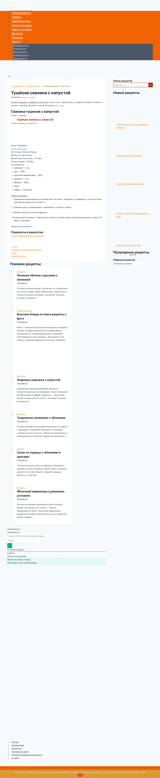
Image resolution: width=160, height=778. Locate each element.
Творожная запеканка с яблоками (41, 417)
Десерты (17, 37)
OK (80, 775)
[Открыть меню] (9, 76)
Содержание (17, 745)
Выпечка (17, 33)
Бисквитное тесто (21, 55)
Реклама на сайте (20, 752)
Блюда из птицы (22, 25)
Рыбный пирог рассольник (129, 156)
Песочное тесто (20, 52)
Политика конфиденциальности (26, 755)
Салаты (16, 16)
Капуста (15, 236)
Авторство (16, 748)
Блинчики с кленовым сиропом (26, 248)
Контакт (15, 742)
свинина (31, 236)
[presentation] (42, 359)
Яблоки (40, 236)
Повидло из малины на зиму (130, 184)
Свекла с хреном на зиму (128, 245)
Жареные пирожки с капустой (38, 380)
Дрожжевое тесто (21, 45)
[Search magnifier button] (150, 85)
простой (59, 105)
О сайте (15, 758)
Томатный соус (18, 254)
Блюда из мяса (21, 21)
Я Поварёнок (17, 86)
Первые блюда (21, 12)
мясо (23, 236)
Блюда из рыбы (22, 29)
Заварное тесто (20, 58)
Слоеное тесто (19, 49)
